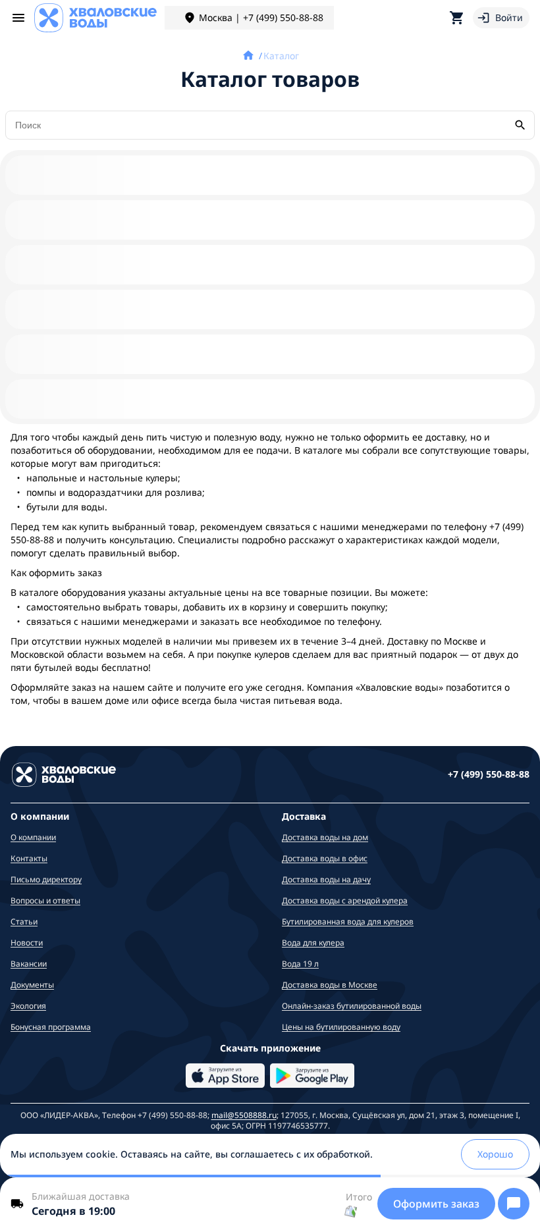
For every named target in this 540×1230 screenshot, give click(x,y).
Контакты (29, 858)
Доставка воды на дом (325, 837)
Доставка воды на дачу (326, 879)
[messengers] (513, 1203)
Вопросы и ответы (45, 900)
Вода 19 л (300, 963)
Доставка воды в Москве (329, 984)
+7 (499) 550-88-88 (488, 774)
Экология (28, 1005)
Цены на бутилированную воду (341, 1026)
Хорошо (495, 1154)
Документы (32, 984)
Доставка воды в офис (324, 858)
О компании (33, 837)
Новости (27, 942)
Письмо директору (46, 879)
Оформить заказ (436, 1203)
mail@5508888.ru (244, 1115)
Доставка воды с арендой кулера (345, 900)
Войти (509, 17)
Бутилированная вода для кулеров (348, 921)
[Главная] (249, 56)
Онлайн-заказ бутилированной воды (351, 1005)
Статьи (24, 921)
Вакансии (29, 963)
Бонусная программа (51, 1026)
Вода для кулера (313, 942)
